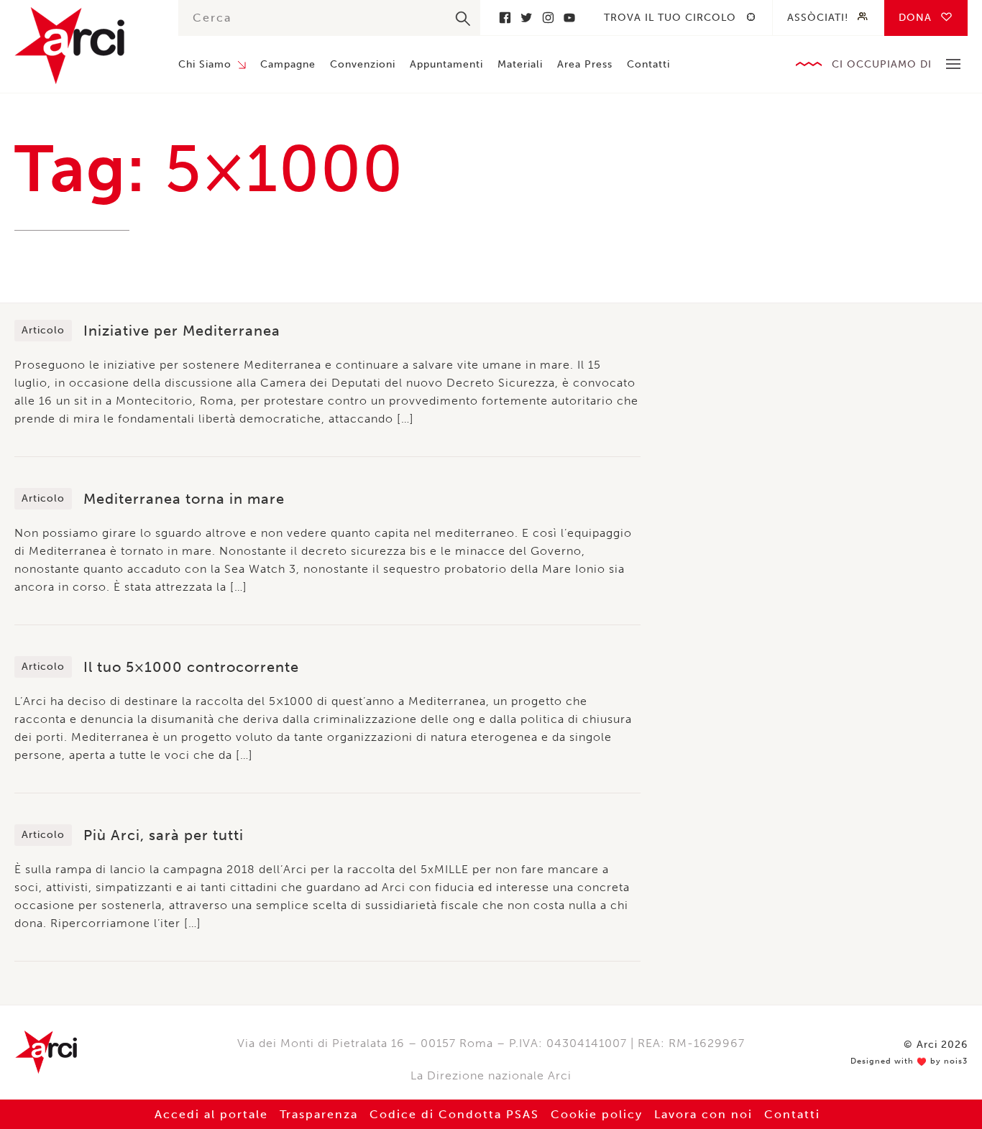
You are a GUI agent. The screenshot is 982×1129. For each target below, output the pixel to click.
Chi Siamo (204, 64)
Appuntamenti (446, 64)
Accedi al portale (211, 1114)
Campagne (288, 64)
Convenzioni (362, 64)
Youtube (569, 17)
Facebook (504, 17)
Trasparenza (319, 1114)
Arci (82, 45)
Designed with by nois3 (909, 1061)
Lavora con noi (703, 1114)
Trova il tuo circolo (670, 17)
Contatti (648, 64)
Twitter (526, 17)
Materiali (520, 64)
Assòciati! (817, 17)
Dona (915, 17)
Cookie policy (597, 1114)
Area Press (584, 64)
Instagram (548, 17)
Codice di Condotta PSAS (454, 1114)
